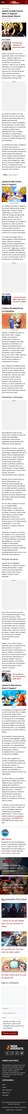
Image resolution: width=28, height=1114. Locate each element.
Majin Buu (15, 248)
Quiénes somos (10, 1110)
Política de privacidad (20, 1107)
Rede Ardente (6, 853)
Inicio (3, 8)
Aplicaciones (5, 1092)
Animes (8, 8)
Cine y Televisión (7, 1090)
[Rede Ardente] (14, 2)
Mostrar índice (13, 175)
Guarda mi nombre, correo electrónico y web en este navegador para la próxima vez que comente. (13, 1025)
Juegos (4, 1087)
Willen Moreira (6, 839)
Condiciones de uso (7, 1107)
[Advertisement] (14, 96)
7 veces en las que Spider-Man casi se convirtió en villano (13, 923)
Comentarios (18, 1110)
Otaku (4, 1084)
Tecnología (5, 1095)
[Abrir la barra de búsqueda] (26, 2)
